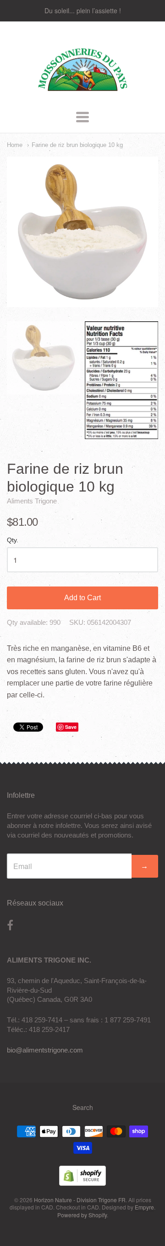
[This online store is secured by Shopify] (82, 1183)
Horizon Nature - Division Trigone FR (80, 1200)
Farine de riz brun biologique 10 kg (77, 144)
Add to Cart (82, 598)
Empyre (144, 1207)
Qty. (12, 540)
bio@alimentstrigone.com (45, 1050)
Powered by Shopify (82, 1215)
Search (82, 1107)
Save (71, 726)
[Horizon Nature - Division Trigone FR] (83, 92)
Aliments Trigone (32, 501)
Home (14, 144)
